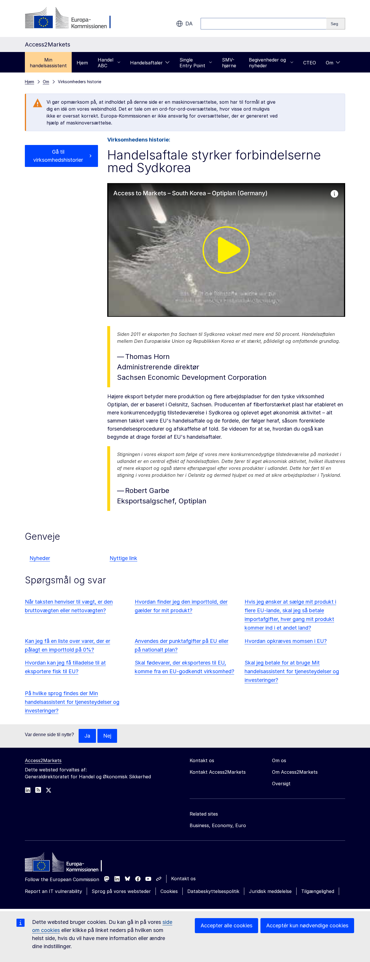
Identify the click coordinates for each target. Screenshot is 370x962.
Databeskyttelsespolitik (213, 891)
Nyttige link (123, 558)
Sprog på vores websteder (121, 891)
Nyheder (39, 558)
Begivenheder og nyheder (267, 62)
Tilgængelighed (317, 891)
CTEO (309, 63)
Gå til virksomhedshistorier (58, 156)
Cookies (169, 891)
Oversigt (281, 783)
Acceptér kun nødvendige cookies (307, 925)
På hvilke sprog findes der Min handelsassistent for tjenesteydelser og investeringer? (72, 702)
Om (329, 63)
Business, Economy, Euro (218, 825)
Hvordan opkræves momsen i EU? (286, 641)
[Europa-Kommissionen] (71, 18)
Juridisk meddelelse (270, 891)
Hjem (82, 63)
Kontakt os (183, 878)
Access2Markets (43, 760)
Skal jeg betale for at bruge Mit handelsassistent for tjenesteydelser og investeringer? (292, 671)
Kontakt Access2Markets (218, 772)
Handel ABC (105, 62)
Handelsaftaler (146, 63)
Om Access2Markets (295, 772)
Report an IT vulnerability (53, 891)
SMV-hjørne (229, 62)
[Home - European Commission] (67, 863)
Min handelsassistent (48, 62)
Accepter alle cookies (226, 925)
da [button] (189, 24)
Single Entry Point (192, 62)
